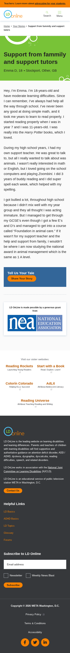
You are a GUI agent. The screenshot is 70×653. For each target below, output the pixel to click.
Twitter (35, 642)
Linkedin (45, 642)
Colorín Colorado (19, 386)
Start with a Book (50, 369)
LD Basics (9, 511)
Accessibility (35, 632)
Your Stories (19, 26)
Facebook (25, 642)
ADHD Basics (11, 518)
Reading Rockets (19, 369)
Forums (8, 540)
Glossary (8, 533)
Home (7, 26)
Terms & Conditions (35, 623)
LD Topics (9, 526)
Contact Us (13, 490)
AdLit (50, 386)
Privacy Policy (34, 614)
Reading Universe (29, 403)
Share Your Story (21, 278)
